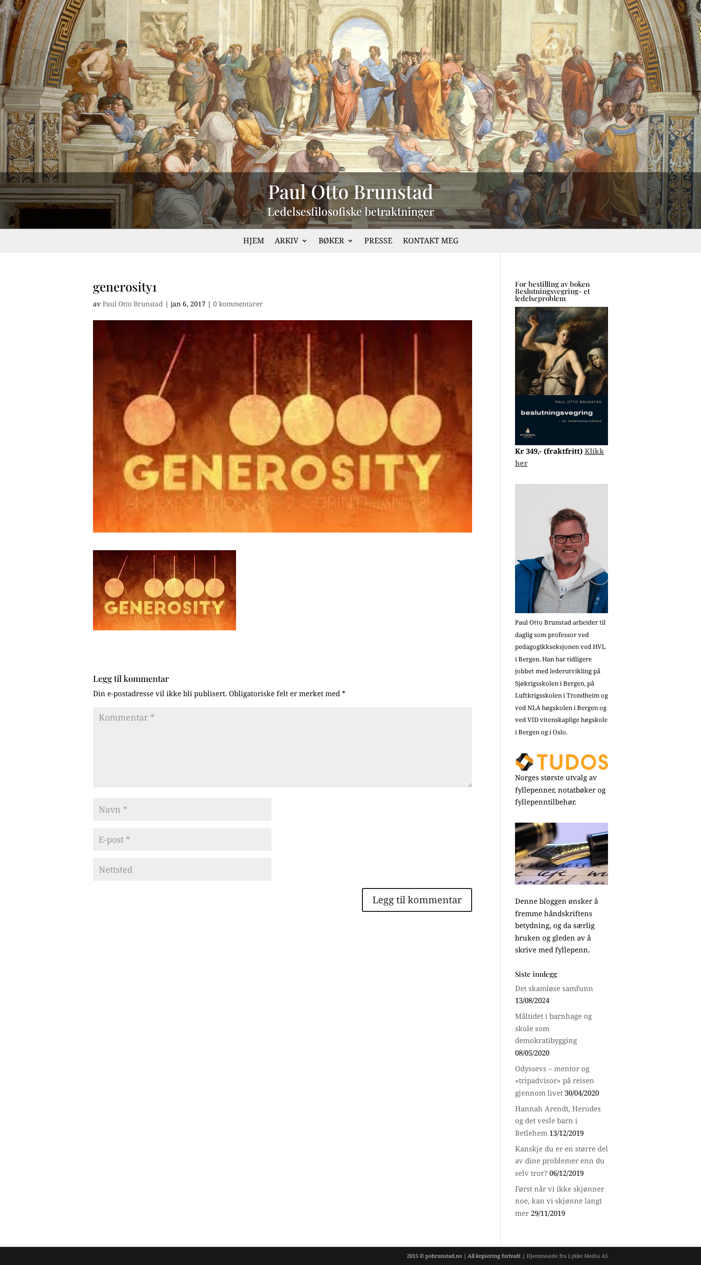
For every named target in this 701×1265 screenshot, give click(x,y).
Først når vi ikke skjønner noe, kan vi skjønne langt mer (559, 1201)
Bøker (331, 241)
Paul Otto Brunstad (133, 303)
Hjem (253, 241)
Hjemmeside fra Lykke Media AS (567, 1255)
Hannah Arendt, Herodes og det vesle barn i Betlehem (558, 1121)
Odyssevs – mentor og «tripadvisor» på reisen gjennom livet (554, 1081)
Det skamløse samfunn (554, 988)
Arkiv (287, 241)
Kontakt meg (430, 241)
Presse (378, 241)
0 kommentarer (238, 303)
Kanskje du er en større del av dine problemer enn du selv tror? (561, 1161)
